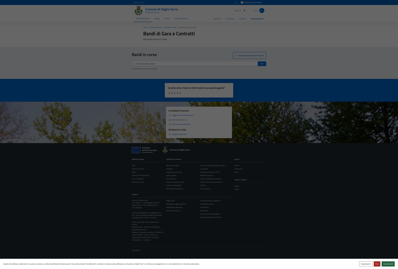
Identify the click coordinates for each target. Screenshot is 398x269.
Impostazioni (366, 263)
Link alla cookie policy (191, 263)
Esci (377, 263)
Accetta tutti (388, 263)
